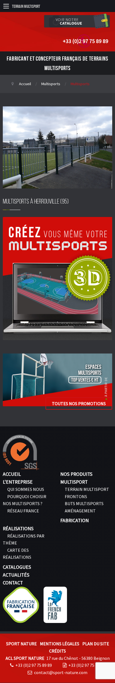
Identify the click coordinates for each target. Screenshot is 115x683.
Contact (13, 583)
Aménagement (80, 511)
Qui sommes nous (25, 489)
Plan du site (95, 643)
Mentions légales (59, 643)
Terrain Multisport (26, 6)
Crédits (57, 651)
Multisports (50, 83)
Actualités (16, 575)
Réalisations (18, 529)
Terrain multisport (87, 489)
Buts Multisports (84, 503)
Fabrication (74, 520)
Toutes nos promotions (79, 403)
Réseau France (23, 511)
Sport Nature (21, 643)
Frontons (76, 496)
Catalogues (17, 567)
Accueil (25, 83)
